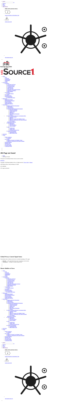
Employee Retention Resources (12, 115)
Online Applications (8, 102)
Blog (3, 4)
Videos (6, 81)
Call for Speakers (10, 107)
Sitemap (31, 162)
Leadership (7, 78)
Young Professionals (8, 96)
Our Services (5, 104)
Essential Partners (10, 93)
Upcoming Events (8, 95)
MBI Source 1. (12, 318)
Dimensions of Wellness (11, 90)
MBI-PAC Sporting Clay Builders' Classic (17, 118)
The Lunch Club (8, 144)
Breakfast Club (7, 143)
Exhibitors (9, 138)
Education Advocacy (11, 85)
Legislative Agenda (13, 116)
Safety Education (10, 88)
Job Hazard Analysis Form (14, 130)
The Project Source (13, 319)
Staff (6, 77)
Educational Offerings (13, 109)
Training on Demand (13, 110)
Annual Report (7, 79)
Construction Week (13, 132)
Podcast (4, 3)
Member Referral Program (9, 100)
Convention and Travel (11, 84)
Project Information (10, 317)
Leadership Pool (10, 87)
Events (4, 135)
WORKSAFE (12, 128)
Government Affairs (10, 86)
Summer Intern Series (11, 97)
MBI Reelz (11, 112)
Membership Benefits (9, 99)
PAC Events (7, 139)
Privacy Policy (26, 162)
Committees (7, 83)
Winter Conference (8, 137)
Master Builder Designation (14, 113)
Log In (4, 5)
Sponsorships (7, 92)
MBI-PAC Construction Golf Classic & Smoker (18, 119)
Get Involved (5, 82)
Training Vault (12, 111)
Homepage (2, 160)
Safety (8, 127)
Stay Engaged (12, 120)
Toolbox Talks (12, 129)
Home (4, 155)
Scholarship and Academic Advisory (13, 89)
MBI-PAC (11, 117)
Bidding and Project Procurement (13, 105)
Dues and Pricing (8, 101)
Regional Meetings (8, 142)
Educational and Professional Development (15, 108)
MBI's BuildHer (10, 91)
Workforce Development (11, 131)
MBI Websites (5, 6)
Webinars (11, 114)
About (4, 76)
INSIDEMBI (7, 80)
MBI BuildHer (10, 106)
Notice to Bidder (12, 126)
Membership (5, 98)
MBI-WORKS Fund (13, 133)
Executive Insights (8, 145)
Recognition (7, 94)
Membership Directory (9, 103)
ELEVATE (5, 134)
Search (4, 1)
